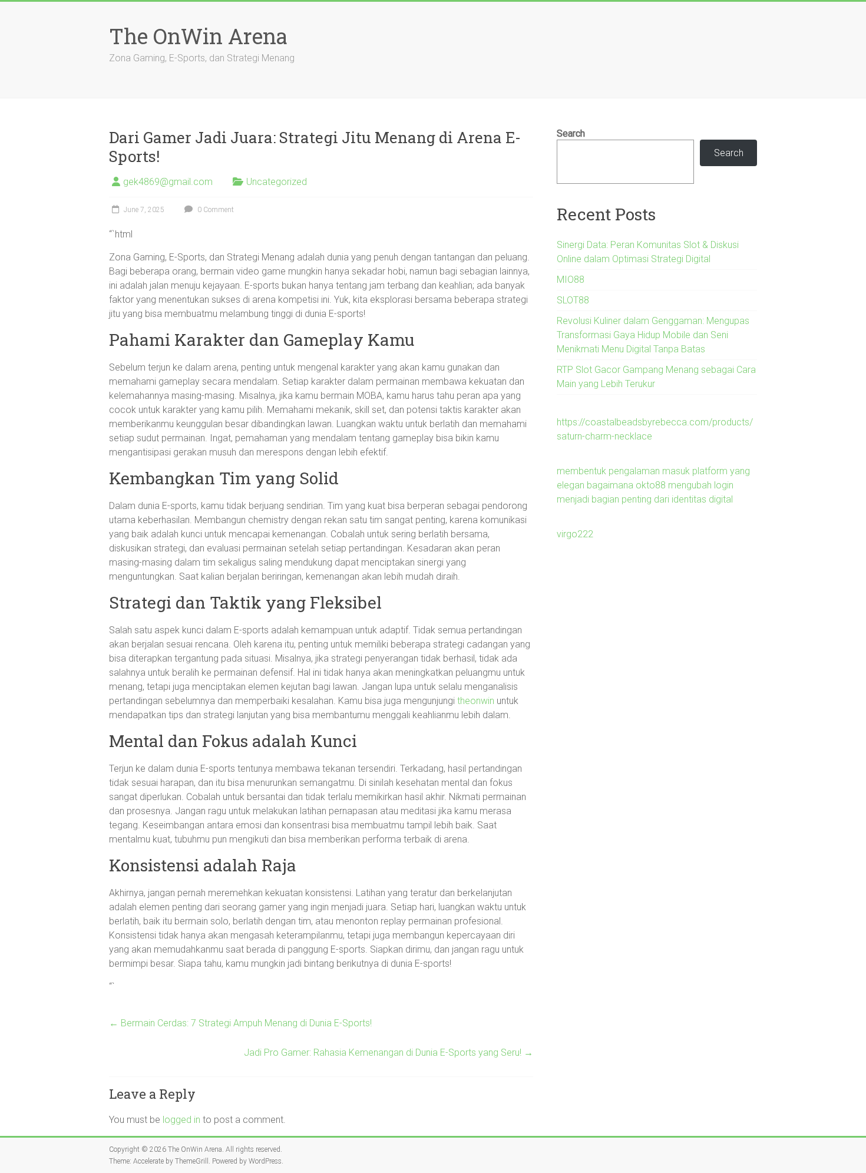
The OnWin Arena (198, 36)
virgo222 (575, 534)
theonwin (475, 700)
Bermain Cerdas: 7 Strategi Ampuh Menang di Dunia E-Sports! (240, 1023)
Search (571, 133)
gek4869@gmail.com (168, 181)
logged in (181, 1119)
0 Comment (215, 210)
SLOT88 (573, 300)
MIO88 (570, 279)
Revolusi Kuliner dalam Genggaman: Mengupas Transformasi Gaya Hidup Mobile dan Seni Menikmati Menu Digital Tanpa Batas (653, 335)
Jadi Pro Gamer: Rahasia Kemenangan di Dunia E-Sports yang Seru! (388, 1052)
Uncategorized (276, 181)
